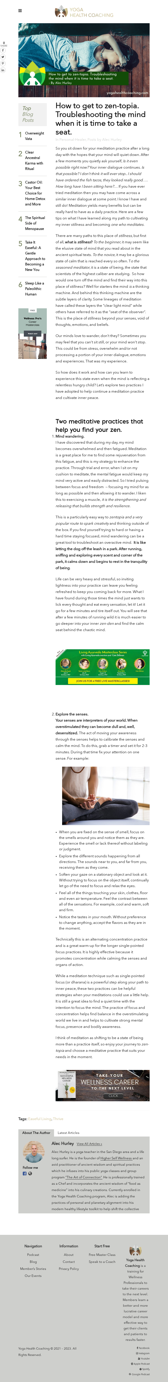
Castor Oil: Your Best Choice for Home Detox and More (35, 193)
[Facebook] (24, 1174)
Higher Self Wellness (116, 1158)
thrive (58, 1119)
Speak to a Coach (102, 1262)
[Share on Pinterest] (3, 63)
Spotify (146, 1369)
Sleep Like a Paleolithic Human (34, 289)
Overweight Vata (34, 136)
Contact (69, 1262)
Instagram (144, 1353)
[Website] (30, 1174)
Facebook (144, 1348)
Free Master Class (102, 1255)
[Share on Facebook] (3, 50)
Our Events (33, 1276)
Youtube (145, 1359)
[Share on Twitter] (3, 57)
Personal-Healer (73, 140)
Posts (92, 140)
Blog (33, 1262)
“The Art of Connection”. (83, 1177)
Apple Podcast (141, 1364)
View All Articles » (89, 1143)
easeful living (39, 1119)
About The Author (36, 1133)
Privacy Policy (69, 1269)
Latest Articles (68, 1133)
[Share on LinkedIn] (3, 70)
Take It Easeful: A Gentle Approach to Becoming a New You (35, 256)
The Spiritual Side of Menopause (35, 223)
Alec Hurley (112, 140)
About (69, 1255)
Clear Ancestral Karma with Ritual (34, 161)
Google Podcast (140, 1374)
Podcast (33, 1255)
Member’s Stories (33, 1269)
